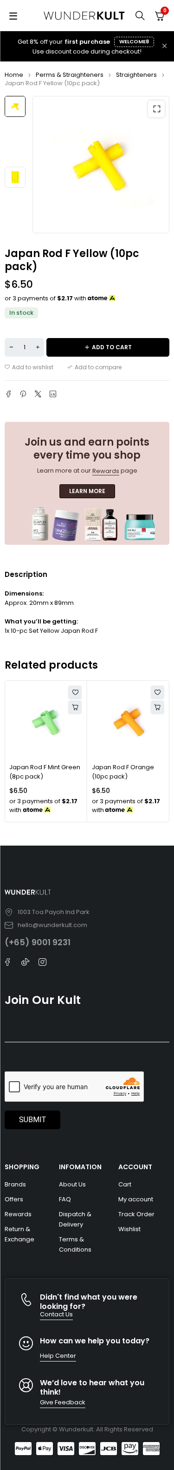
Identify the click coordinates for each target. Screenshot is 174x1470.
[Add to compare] (94, 367)
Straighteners (136, 74)
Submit (32, 1119)
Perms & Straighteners (69, 74)
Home (14, 74)
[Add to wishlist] (29, 367)
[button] (156, 109)
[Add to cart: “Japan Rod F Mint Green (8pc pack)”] (75, 707)
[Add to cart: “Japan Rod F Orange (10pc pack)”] (157, 707)
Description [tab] (26, 574)
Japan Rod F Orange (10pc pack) (123, 772)
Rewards (105, 471)
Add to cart (112, 347)
